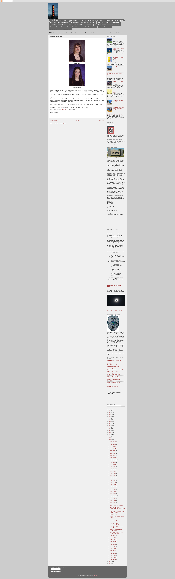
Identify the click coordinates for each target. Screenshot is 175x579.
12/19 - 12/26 (113, 442)
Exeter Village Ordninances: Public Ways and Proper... (83, 22)
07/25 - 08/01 (113, 478)
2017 (110, 427)
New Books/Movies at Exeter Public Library (116, 530)
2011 (110, 437)
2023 (110, 416)
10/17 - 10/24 (113, 459)
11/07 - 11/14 (113, 453)
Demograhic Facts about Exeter (114, 377)
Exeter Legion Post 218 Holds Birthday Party (116, 520)
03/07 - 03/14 (113, 543)
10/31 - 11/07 (113, 455)
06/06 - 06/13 (113, 489)
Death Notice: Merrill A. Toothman (114, 114)
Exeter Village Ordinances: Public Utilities (59, 22)
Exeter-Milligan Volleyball (112, 376)
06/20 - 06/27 (113, 486)
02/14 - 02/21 (113, 548)
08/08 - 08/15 (113, 475)
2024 (110, 414)
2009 (110, 561)
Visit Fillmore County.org (112, 386)
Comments (54, 571)
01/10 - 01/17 (113, 557)
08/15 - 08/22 (113, 473)
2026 (110, 410)
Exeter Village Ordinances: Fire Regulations (113, 20)
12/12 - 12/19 (113, 444)
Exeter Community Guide (90, 26)
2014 (110, 432)
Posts (53, 569)
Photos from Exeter (65, 26)
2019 (110, 423)
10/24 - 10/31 (113, 457)
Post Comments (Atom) (61, 123)
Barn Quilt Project (113, 514)
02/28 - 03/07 (113, 544)
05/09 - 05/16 (113, 496)
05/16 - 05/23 (113, 495)
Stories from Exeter (54, 26)
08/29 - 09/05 (113, 469)
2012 (110, 436)
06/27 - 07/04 (113, 484)
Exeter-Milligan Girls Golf (112, 373)
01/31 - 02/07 (113, 552)
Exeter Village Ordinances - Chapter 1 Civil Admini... (67, 20)
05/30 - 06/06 (113, 491)
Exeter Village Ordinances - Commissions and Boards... (107, 24)
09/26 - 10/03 (113, 464)
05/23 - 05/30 (113, 493)
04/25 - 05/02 (113, 500)
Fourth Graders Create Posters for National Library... (117, 512)
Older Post (101, 120)
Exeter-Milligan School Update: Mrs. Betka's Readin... (116, 524)
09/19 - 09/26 (113, 466)
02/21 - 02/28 (113, 546)
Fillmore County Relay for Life (113, 382)
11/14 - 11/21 (113, 451)
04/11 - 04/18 (113, 504)
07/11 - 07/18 (113, 482)
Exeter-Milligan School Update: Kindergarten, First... (116, 533)
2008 (110, 563)
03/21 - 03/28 (113, 539)
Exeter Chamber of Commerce (114, 360)
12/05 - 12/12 (113, 446)
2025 (110, 412)
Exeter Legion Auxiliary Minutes (116, 522)
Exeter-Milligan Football (112, 371)
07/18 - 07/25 (113, 480)
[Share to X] (72, 109)
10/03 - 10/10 (113, 462)
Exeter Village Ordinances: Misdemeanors (82, 24)
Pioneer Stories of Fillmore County (114, 310)
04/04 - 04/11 (113, 535)
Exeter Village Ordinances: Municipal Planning (91, 20)
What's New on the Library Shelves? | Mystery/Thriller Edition (118, 91)
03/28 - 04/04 (113, 537)
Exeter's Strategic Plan (77, 26)
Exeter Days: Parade (117, 66)
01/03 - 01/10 (113, 559)
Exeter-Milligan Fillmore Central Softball (115, 369)
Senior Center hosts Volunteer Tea (117, 505)
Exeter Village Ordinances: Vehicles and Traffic (60, 24)
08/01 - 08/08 (113, 477)
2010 (110, 439)
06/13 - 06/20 (113, 487)
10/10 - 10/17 (113, 460)
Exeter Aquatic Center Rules (105, 26)
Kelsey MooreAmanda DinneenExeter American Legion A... (117, 508)
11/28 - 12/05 (113, 448)
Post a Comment (55, 114)
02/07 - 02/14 (113, 550)
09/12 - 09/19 (113, 468)
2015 (110, 430)
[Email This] (69, 109)
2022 (110, 418)
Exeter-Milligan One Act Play (113, 374)
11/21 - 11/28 (113, 450)
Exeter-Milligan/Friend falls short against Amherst (118, 39)
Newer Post (53, 120)
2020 (110, 421)
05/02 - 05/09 (113, 498)
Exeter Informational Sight (113, 364)
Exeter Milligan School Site (113, 366)
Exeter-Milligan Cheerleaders (113, 368)
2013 (110, 434)
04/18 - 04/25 (113, 502)
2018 (110, 425)
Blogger (95, 575)
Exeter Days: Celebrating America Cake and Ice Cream (118, 108)
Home (52, 20)
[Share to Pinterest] (74, 109)
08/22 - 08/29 (113, 471)
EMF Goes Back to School (118, 81)
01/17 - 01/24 (113, 555)
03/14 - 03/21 (113, 541)
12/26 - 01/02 (113, 441)
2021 (110, 419)
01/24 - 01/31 (113, 553)
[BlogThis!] (70, 109)
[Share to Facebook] (73, 109)
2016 (110, 428)
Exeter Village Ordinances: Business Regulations (108, 22)
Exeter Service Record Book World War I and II (60, 29)
